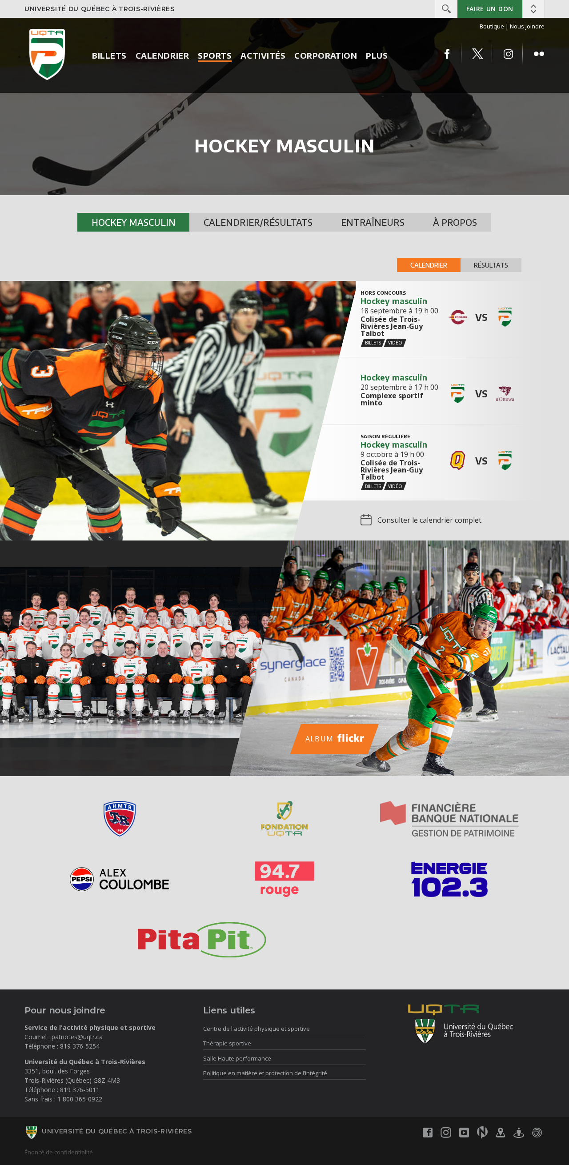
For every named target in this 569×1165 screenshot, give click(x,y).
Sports (215, 55)
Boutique (492, 26)
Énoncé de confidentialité (58, 1152)
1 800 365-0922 (79, 1099)
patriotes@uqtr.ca (77, 1037)
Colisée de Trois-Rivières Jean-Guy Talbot (392, 326)
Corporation (325, 55)
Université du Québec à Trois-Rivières (99, 9)
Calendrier (162, 55)
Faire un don (489, 8)
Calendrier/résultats (258, 222)
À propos (455, 222)
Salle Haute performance (237, 1058)
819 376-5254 (80, 1046)
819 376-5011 (80, 1089)
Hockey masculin (134, 222)
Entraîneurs (373, 222)
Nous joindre (527, 26)
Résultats (491, 265)
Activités (262, 55)
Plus (377, 55)
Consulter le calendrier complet (429, 520)
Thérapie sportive (227, 1043)
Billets (109, 55)
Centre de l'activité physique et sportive (256, 1029)
